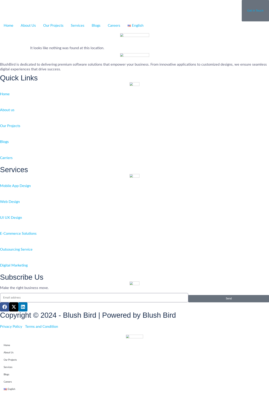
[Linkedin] (22, 306)
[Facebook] (4, 306)
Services (77, 25)
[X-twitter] (13, 306)
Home (8, 25)
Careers (114, 25)
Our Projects (53, 25)
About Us (28, 25)
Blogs (96, 25)
